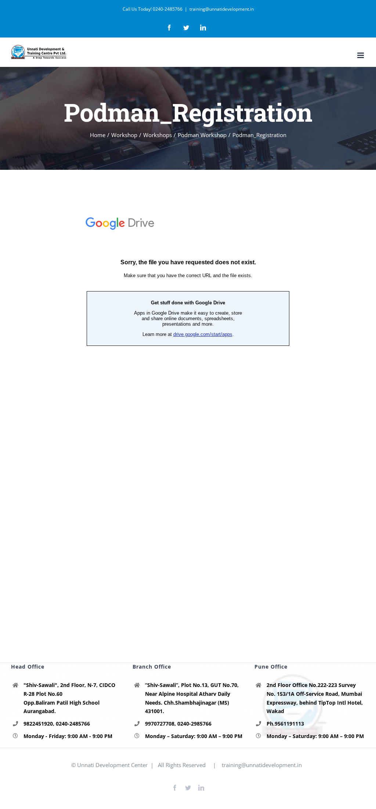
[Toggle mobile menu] (361, 55)
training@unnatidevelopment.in (221, 9)
